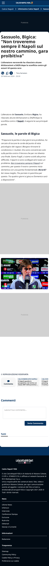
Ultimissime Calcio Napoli (28, 9)
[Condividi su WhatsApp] (2, 73)
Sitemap (5, 551)
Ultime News (7, 505)
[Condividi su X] (11, 73)
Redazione (6, 539)
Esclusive (5, 517)
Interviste (6, 511)
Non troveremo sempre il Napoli (25, 163)
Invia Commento (35, 423)
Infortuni (5, 508)
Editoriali (5, 523)
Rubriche (5, 520)
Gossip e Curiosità (9, 527)
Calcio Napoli (8, 9)
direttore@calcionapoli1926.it (13, 490)
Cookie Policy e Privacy (11, 558)
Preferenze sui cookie (10, 561)
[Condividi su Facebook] (7, 73)
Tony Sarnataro (21, 73)
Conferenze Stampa (10, 514)
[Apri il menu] (3, 2)
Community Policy (9, 554)
